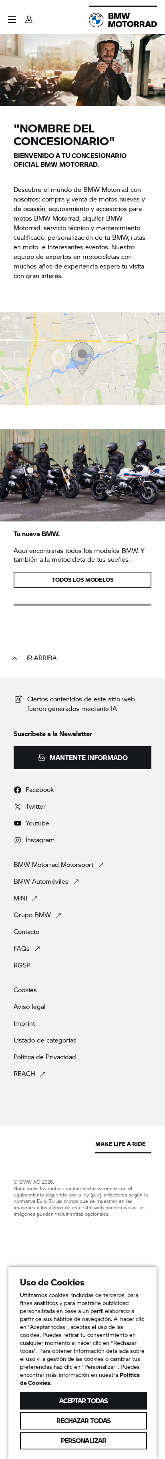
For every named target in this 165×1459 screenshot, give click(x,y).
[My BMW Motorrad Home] (123, 20)
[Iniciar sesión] (29, 17)
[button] (12, 19)
